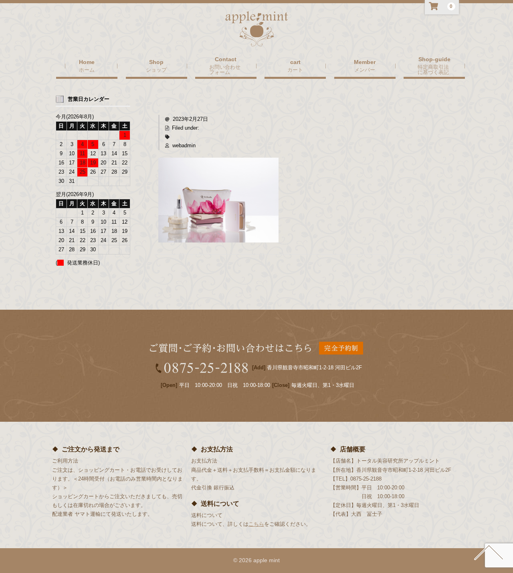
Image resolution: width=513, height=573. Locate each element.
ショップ (156, 69)
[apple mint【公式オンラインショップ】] (256, 39)
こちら (256, 524)
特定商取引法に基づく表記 (433, 69)
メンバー (364, 69)
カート (295, 69)
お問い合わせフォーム (224, 69)
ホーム (87, 69)
